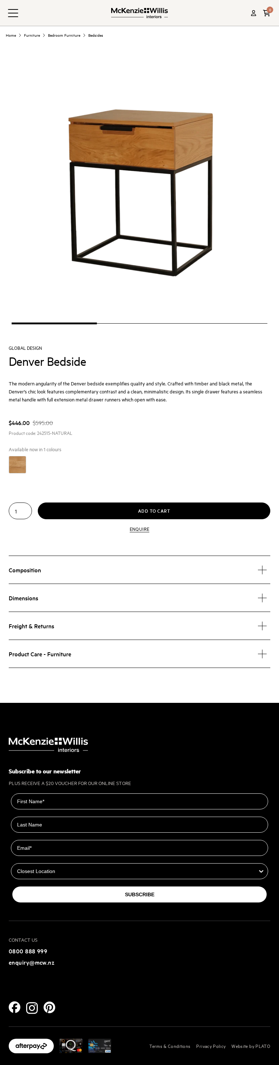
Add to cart (154, 510)
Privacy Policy (211, 1045)
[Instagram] (32, 1008)
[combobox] (137, 871)
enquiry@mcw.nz (31, 962)
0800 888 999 (28, 951)
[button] (266, 13)
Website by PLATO (250, 1045)
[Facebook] (14, 1007)
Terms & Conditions (169, 1045)
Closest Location (32, 858)
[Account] (253, 13)
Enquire (139, 528)
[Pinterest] (49, 1007)
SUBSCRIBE (139, 894)
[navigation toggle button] (13, 13)
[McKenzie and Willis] (139, 13)
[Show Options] (261, 871)
